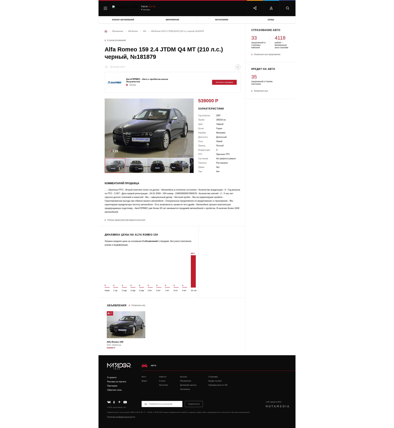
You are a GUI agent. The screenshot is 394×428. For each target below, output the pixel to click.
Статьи (162, 381)
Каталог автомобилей (123, 20)
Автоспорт (163, 385)
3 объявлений (150, 241)
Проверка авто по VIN (217, 385)
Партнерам (112, 386)
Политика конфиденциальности (121, 417)
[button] (186, 152)
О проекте (112, 377)
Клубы (271, 20)
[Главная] (106, 31)
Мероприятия (172, 20)
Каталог (183, 377)
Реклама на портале (116, 381)
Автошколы (185, 389)
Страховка (213, 377)
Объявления (185, 381)
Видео (144, 381)
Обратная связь (114, 390)
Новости (162, 377)
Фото (144, 377)
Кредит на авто (215, 381)
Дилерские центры (188, 385)
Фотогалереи (221, 20)
